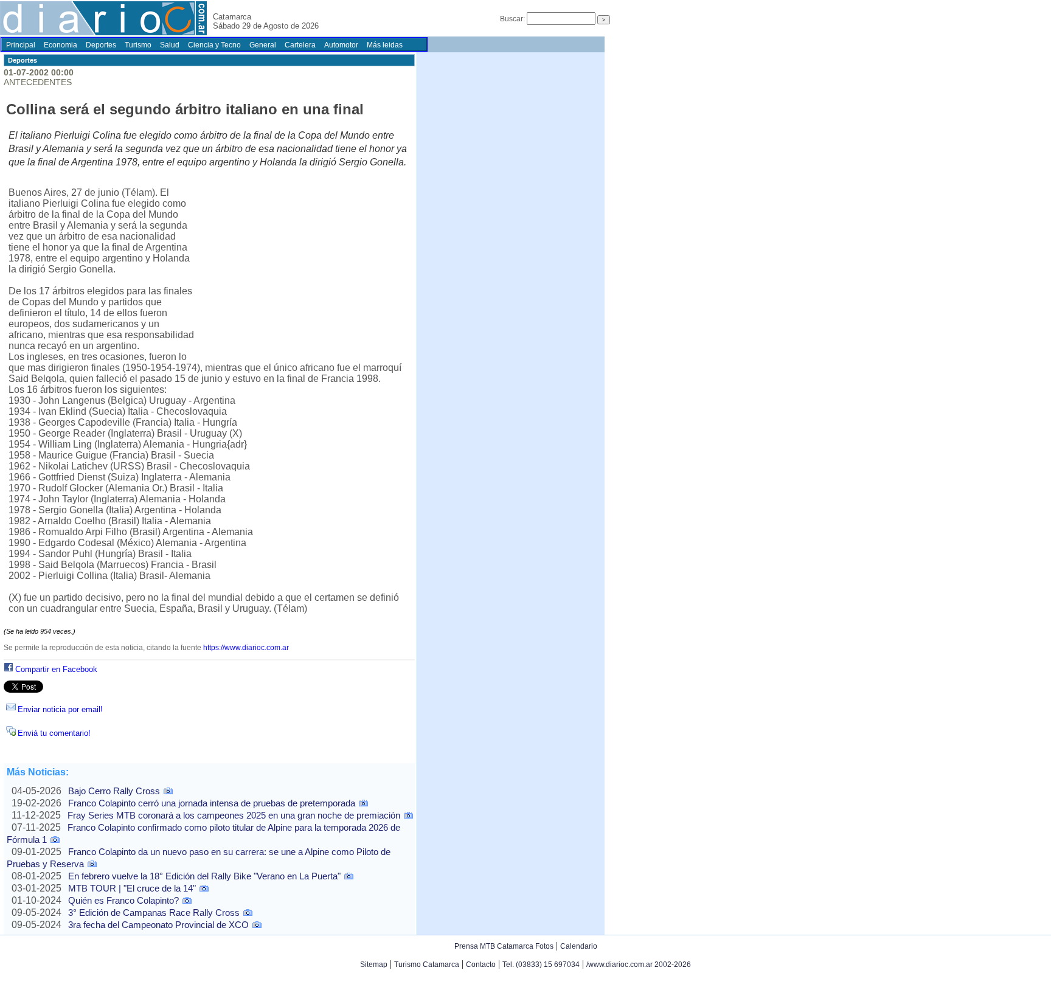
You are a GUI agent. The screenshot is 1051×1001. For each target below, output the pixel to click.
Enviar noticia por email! (60, 709)
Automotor (341, 45)
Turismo (138, 45)
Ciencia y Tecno (214, 45)
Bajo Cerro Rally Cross (114, 791)
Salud (169, 45)
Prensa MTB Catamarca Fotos (503, 946)
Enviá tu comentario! (54, 733)
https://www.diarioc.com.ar (246, 647)
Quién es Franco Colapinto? (123, 900)
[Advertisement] (303, 266)
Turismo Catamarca (426, 964)
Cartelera (300, 45)
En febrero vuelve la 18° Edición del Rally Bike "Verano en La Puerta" (204, 876)
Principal (20, 45)
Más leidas (385, 45)
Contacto (481, 964)
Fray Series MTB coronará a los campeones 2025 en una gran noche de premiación (234, 815)
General (262, 45)
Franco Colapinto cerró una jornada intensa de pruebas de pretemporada (211, 803)
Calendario (578, 946)
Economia (60, 45)
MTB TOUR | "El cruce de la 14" (132, 888)
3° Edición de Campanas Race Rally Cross (154, 912)
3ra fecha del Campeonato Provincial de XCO (158, 925)
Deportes (101, 45)
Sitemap (373, 964)
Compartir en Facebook (56, 669)
